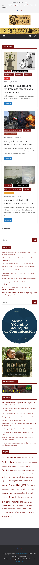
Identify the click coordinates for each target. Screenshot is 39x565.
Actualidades (7, 185)
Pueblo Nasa (16, 497)
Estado (17, 466)
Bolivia (18, 457)
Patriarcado (28, 493)
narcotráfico (21, 489)
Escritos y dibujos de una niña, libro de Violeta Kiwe (19, 279)
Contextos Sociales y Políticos (12, 130)
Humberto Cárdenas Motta (28, 474)
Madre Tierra (28, 481)
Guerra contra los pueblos (13, 474)
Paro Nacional (18, 493)
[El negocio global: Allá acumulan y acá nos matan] (19, 175)
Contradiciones (8, 74)
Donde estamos (8, 193)
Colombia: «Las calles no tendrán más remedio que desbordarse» (19, 89)
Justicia (14, 477)
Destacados (28, 74)
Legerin (18, 82)
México (12, 489)
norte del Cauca (8, 493)
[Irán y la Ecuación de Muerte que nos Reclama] (19, 120)
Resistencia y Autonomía (17, 505)
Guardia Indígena (18, 471)
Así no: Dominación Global (20, 71)
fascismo (7, 470)
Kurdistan (20, 477)
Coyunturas (19, 74)
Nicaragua (31, 489)
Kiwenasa (19, 196)
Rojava (11, 512)
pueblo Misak (5, 498)
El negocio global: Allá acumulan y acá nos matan (19, 202)
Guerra (3, 474)
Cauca (29, 457)
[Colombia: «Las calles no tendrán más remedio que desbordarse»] (19, 61)
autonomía (8, 457)
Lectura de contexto (10, 134)
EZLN (28, 466)
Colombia (8, 462)
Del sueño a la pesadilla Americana (13, 270)
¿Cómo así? (7, 71)
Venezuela (21, 512)
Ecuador (11, 467)
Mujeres (22, 485)
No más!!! (6, 78)
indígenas (7, 477)
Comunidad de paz (20, 463)
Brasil (24, 458)
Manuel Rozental (9, 485)
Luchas (21, 481)
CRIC (29, 463)
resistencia (17, 501)
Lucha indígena (12, 480)
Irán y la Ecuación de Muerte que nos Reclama (18, 143)
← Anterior (6, 228)
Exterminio (23, 466)
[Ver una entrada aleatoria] (35, 36)
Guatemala (29, 470)
